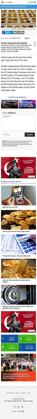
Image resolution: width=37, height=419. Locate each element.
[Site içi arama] (22, 407)
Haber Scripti (17, 411)
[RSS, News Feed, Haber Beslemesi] (18, 407)
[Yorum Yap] (22, 32)
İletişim (23, 393)
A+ (35, 43)
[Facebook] (3, 32)
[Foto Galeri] (35, 2)
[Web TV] (32, 2)
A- (35, 45)
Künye (17, 393)
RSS (28, 393)
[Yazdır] (19, 32)
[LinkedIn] (11, 32)
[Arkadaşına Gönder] (15, 32)
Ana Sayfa (10, 393)
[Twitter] (7, 32)
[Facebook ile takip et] (15, 407)
